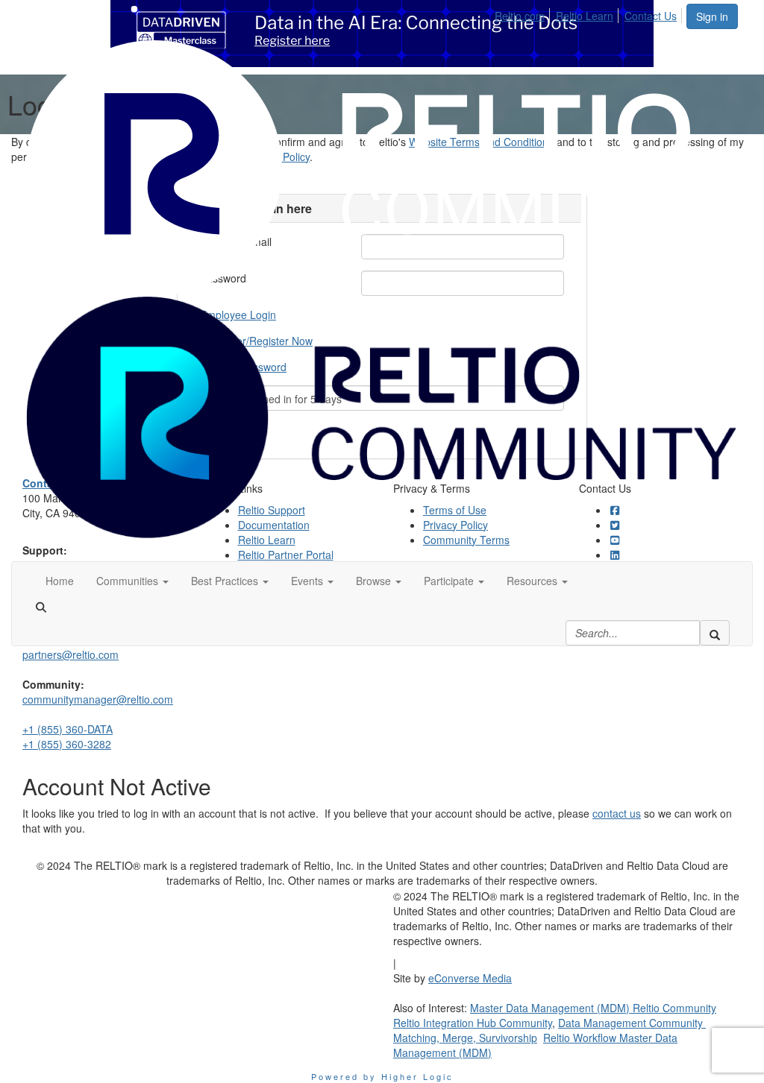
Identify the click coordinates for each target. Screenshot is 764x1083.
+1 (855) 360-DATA (67, 729)
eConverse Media (470, 977)
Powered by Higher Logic (382, 1076)
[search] (715, 632)
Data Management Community (632, 1022)
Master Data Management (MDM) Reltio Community (593, 1007)
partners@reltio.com (70, 654)
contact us (616, 813)
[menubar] (589, 13)
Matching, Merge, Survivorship (465, 1037)
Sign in (712, 16)
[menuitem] (523, 13)
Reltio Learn (584, 15)
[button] (132, 580)
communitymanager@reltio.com (97, 699)
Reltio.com (520, 15)
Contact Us (650, 15)
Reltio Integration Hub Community (472, 1022)
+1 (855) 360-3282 (66, 743)
